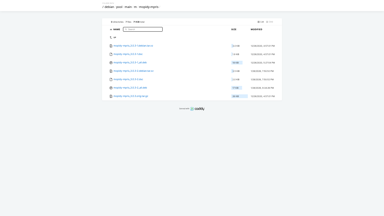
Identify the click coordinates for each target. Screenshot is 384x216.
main (128, 7)
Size (234, 29)
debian (109, 7)
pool (119, 7)
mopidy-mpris (149, 7)
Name (117, 29)
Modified (256, 29)
